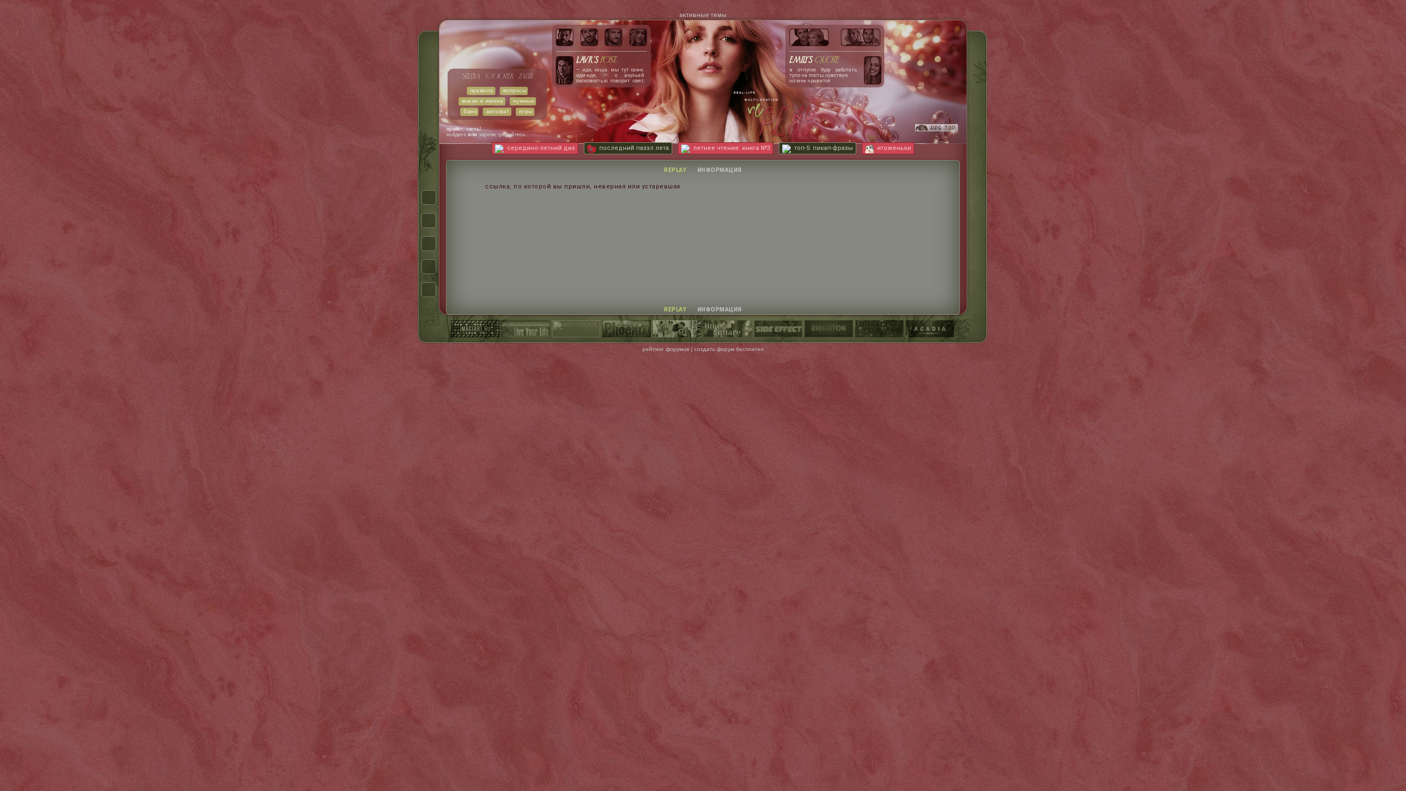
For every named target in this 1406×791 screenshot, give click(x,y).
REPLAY (675, 170)
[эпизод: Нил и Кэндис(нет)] (809, 37)
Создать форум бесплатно (729, 349)
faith (526, 77)
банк (470, 111)
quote (814, 60)
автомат (498, 111)
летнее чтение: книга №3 (731, 148)
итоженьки (894, 148)
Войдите (456, 134)
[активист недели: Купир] (589, 37)
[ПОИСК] (428, 243)
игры (526, 111)
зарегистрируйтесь (502, 134)
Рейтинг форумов (666, 349)
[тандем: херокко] (860, 37)
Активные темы (703, 15)
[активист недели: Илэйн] (638, 37)
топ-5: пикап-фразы (823, 148)
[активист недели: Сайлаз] (613, 37)
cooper (500, 77)
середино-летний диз (541, 148)
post (596, 60)
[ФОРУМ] (428, 197)
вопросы (515, 90)
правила (482, 90)
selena (471, 77)
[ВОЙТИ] (428, 289)
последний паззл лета (634, 148)
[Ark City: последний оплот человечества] (879, 331)
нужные (523, 101)
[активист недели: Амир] (564, 37)
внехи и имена (483, 101)
